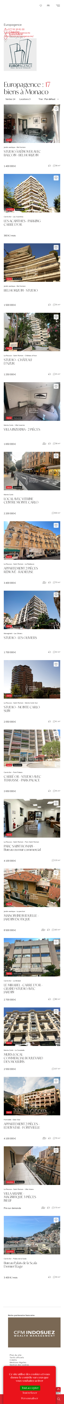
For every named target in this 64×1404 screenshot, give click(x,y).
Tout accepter (30, 1387)
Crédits (13, 1360)
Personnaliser (29, 1398)
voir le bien (32, 135)
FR (48, 5)
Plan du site (15, 1355)
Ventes (10, 99)
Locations (25, 99)
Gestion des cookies (19, 1365)
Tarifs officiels (17, 1357)
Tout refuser (29, 1392)
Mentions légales (18, 1362)
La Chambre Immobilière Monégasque (13, 35)
